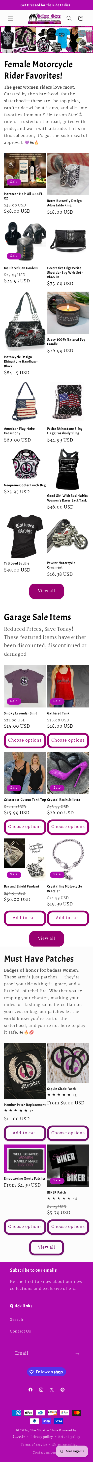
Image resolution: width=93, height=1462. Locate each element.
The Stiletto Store (44, 1430)
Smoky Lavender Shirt (20, 713)
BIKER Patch (56, 1192)
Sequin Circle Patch (61, 1088)
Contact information (49, 1452)
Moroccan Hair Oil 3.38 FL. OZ (24, 195)
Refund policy (69, 1437)
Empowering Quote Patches (25, 1178)
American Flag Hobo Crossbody (19, 430)
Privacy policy (42, 1437)
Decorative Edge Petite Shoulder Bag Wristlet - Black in (65, 272)
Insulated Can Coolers (21, 268)
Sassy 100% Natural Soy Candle (66, 341)
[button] (10, 18)
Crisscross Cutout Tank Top (25, 799)
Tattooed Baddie (16, 563)
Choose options (25, 740)
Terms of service (34, 1445)
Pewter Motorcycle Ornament (61, 565)
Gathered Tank (58, 713)
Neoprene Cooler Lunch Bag (25, 485)
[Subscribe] (77, 1354)
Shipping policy (64, 1445)
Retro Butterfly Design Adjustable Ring (64, 202)
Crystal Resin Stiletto (63, 799)
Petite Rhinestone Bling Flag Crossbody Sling (65, 430)
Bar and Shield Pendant (21, 886)
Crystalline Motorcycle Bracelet (64, 888)
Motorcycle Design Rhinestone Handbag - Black (21, 361)
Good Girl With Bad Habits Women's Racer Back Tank (67, 497)
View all (46, 591)
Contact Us (20, 1331)
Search (16, 1320)
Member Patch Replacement (25, 1104)
